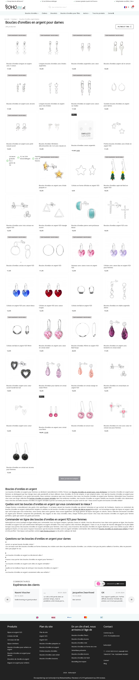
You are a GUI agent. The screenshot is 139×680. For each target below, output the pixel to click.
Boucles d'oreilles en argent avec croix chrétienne (89, 492)
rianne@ (121, 651)
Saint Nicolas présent (47, 531)
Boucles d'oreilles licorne (80, 639)
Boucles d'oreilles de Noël (81, 658)
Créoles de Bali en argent (82, 509)
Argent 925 (43, 636)
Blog (105, 663)
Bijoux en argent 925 (14, 632)
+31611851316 (111, 651)
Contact (106, 660)
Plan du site (43, 632)
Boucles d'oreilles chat (79, 643)
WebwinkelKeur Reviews (69, 678)
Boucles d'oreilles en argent (49, 647)
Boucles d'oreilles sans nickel (49, 655)
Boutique (14, 19)
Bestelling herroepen (79, 662)
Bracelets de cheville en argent (18, 659)
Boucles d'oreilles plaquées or (49, 643)
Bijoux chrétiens (13, 643)
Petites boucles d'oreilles (48, 651)
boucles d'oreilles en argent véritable (42, 498)
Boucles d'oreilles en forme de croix (84, 647)
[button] (7, 599)
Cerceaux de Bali (13, 640)
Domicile (6, 19)
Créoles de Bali (12, 636)
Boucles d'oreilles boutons (48, 658)
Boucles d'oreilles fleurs (80, 635)
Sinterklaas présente (79, 650)
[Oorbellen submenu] (38, 13)
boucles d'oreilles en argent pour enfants (113, 529)
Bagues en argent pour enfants (18, 663)
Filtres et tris (123, 27)
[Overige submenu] (88, 13)
